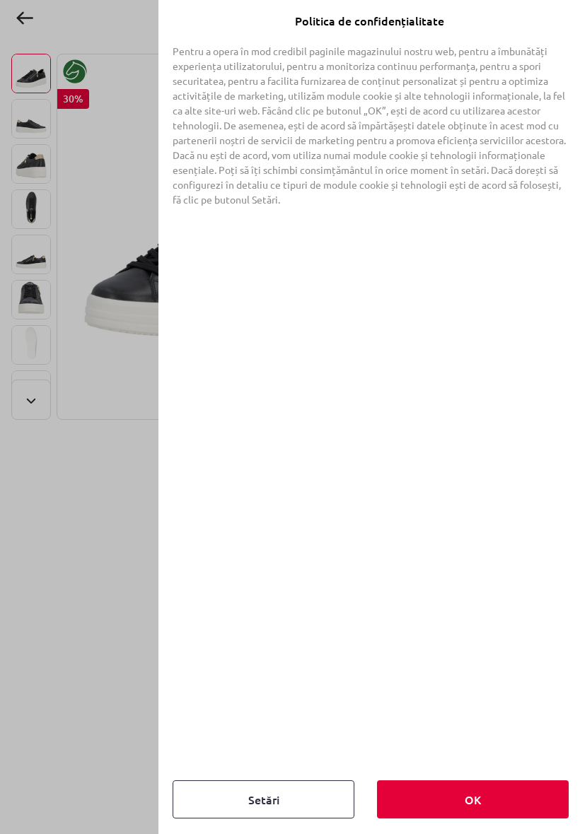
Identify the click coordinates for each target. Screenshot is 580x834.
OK (473, 799)
